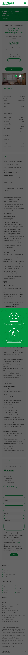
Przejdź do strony (20, 345)
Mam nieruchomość (14, 341)
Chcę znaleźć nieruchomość (14, 324)
